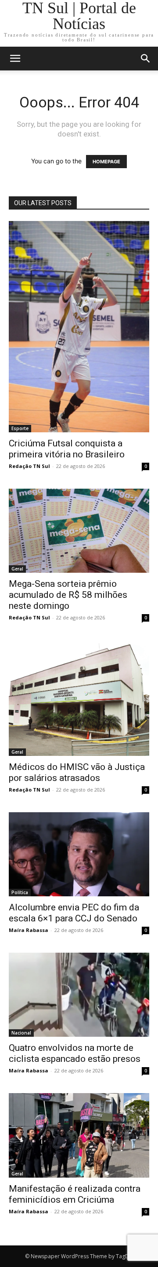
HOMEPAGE (106, 161)
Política (19, 892)
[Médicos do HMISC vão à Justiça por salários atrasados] (79, 698)
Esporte (20, 428)
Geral (17, 569)
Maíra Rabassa (28, 930)
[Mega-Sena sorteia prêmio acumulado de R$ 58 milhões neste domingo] (79, 531)
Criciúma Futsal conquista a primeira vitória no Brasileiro (67, 449)
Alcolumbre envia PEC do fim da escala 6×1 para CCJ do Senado (74, 913)
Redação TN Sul (29, 466)
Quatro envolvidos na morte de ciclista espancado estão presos (74, 1053)
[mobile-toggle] (15, 58)
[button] (145, 58)
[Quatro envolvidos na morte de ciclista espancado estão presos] (79, 995)
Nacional (21, 1033)
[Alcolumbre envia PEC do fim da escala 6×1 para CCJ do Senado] (79, 854)
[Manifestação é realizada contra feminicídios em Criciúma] (79, 1135)
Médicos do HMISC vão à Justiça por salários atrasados (77, 772)
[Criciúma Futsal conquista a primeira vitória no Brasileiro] (79, 326)
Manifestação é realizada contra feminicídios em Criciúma (74, 1194)
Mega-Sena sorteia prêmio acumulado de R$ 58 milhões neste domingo (68, 594)
